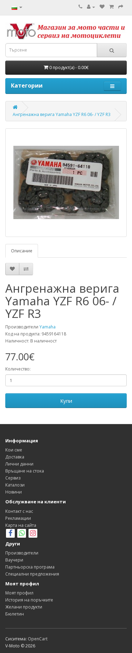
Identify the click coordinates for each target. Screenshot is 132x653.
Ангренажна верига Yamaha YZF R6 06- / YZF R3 (62, 114)
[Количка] (111, 7)
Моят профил (19, 593)
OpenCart (38, 639)
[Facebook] (10, 534)
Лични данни (19, 464)
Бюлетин (14, 614)
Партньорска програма (30, 567)
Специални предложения (32, 574)
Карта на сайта (20, 525)
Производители (21, 553)
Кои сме (13, 450)
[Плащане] (120, 7)
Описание (21, 251)
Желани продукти (23, 607)
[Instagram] (33, 534)
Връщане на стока (24, 471)
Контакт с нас (19, 511)
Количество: (18, 369)
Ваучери (14, 560)
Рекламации (18, 518)
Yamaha (47, 327)
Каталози (15, 485)
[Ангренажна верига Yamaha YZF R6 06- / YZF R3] (66, 182)
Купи (66, 400)
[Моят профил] (91, 7)
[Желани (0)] (102, 7)
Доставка (14, 457)
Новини (13, 492)
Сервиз (12, 478)
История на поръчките (29, 600)
